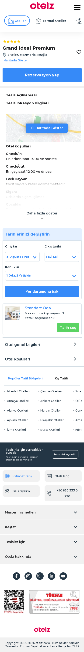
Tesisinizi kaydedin (65, 454)
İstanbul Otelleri (18, 391)
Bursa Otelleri (50, 429)
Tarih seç (68, 328)
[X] (40, 576)
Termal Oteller (54, 20)
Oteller (20, 20)
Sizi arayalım (21, 491)
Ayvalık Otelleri (17, 420)
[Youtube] (63, 576)
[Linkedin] (51, 576)
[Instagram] (28, 576)
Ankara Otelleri (51, 401)
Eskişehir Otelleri (52, 420)
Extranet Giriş (22, 476)
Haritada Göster (49, 128)
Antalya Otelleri (18, 401)
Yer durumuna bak (42, 291)
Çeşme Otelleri (51, 391)
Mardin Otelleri (51, 410)
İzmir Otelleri (16, 429)
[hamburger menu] (77, 7)
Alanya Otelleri (17, 410)
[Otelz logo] (42, 8)
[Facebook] (16, 576)
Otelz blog (62, 476)
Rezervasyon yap (42, 75)
